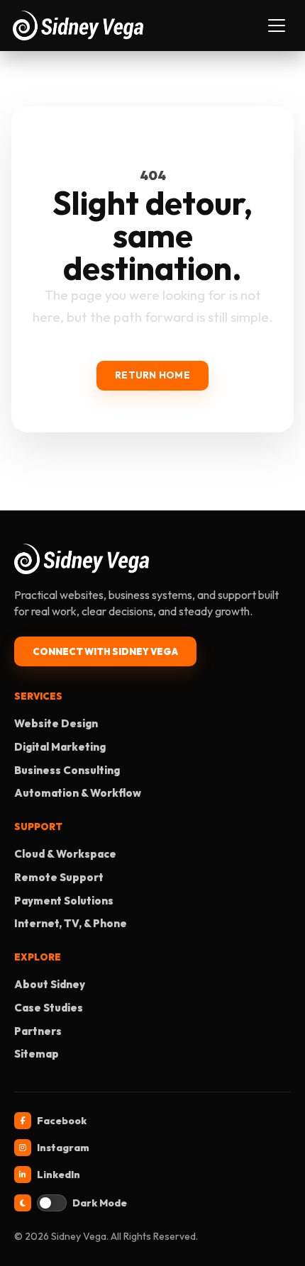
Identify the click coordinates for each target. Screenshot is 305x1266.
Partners (38, 1031)
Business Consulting (67, 770)
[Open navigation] (276, 25)
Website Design (56, 723)
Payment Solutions (63, 900)
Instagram (63, 1147)
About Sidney (49, 984)
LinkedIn (58, 1174)
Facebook (62, 1120)
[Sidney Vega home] (137, 25)
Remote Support (59, 877)
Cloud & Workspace (65, 854)
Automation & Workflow (77, 793)
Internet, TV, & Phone (70, 923)
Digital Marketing (60, 747)
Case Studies (48, 1007)
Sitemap (36, 1053)
